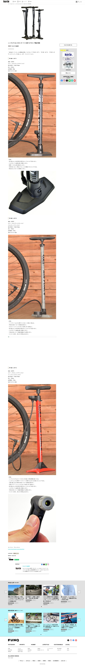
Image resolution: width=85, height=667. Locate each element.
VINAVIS (39, 648)
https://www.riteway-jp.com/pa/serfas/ (16, 549)
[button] (6, 592)
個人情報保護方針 (56, 660)
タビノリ (29, 651)
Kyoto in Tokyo (20, 651)
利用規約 (49, 660)
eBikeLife (9, 651)
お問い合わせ (28, 660)
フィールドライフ (50, 648)
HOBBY (33, 644)
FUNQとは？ (22, 660)
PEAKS (29, 648)
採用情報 (44, 660)
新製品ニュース (16, 553)
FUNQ (9, 648)
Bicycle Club (14, 555)
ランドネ (19, 648)
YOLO (9, 657)
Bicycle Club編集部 (26, 566)
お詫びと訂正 (63, 660)
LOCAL (67, 644)
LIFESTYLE (45, 644)
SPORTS (33, 600)
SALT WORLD (59, 648)
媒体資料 (39, 660)
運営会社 (34, 660)
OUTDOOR (11, 644)
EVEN (68, 648)
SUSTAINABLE (58, 644)
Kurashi (12, 657)
